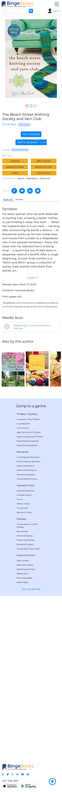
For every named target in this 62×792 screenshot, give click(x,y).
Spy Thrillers (34, 419)
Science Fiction (26, 555)
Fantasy (21, 519)
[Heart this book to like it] (26, 106)
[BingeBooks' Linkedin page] (17, 774)
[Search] (31, 11)
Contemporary (23, 524)
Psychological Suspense (27, 441)
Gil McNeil (9, 124)
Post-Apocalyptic (25, 578)
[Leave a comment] (35, 106)
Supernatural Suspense (27, 445)
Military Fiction (23, 504)
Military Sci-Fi (23, 573)
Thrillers (21, 414)
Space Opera (22, 582)
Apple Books (43, 161)
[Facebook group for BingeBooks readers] (3, 774)
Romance (22, 451)
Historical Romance (26, 466)
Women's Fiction (20, 150)
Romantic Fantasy (25, 544)
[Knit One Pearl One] (37, 366)
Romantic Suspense (26, 474)
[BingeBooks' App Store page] (10, 785)
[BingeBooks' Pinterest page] (28, 774)
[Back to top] (52, 781)
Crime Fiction (23, 428)
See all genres (31, 589)
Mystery (33, 414)
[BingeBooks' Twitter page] (7, 774)
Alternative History (25, 565)
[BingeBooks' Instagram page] (13, 774)
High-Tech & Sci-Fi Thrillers (29, 432)
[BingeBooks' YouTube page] (22, 774)
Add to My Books (28, 142)
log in (25, 325)
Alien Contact (23, 560)
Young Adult (22, 508)
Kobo (15, 173)
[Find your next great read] (17, 4)
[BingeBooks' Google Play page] (28, 785)
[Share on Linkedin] (30, 191)
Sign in (56, 11)
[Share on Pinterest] (38, 191)
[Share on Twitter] (22, 191)
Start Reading (31, 134)
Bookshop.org (43, 167)
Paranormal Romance (27, 470)
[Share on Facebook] (14, 191)
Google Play (44, 173)
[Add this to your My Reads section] (31, 106)
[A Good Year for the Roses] (13, 366)
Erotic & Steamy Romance (28, 461)
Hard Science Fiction (26, 569)
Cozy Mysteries (23, 423)
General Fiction (26, 485)
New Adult (35, 549)
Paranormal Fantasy (26, 540)
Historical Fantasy (25, 536)
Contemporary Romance (28, 457)
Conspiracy (22, 419)
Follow (24, 124)
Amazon (15, 161)
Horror (20, 499)
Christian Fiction (24, 495)
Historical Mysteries (25, 437)
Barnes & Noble (15, 167)
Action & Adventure (25, 491)
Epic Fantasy (22, 531)
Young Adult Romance (27, 479)
